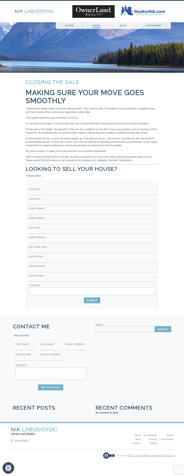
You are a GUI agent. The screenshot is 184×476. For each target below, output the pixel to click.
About (123, 25)
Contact (136, 443)
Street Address (36, 218)
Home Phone (36, 256)
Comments (35, 285)
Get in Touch (50, 387)
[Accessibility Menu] (8, 468)
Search (99, 324)
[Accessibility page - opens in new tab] (109, 457)
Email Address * (37, 208)
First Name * (35, 189)
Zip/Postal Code (38, 246)
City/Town (34, 227)
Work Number (36, 275)
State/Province (37, 237)
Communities (153, 25)
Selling (96, 25)
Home (138, 435)
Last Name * (35, 198)
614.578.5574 (22, 440)
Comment (21, 365)
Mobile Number (37, 266)
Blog (138, 439)
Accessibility (150, 435)
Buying (69, 25)
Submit (92, 300)
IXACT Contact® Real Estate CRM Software (151, 455)
